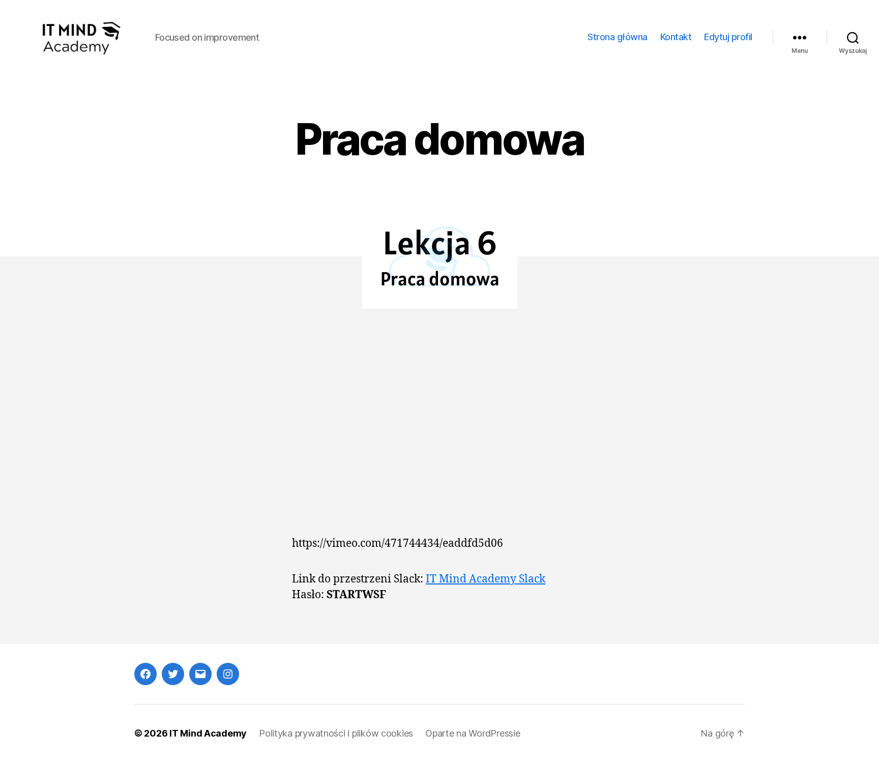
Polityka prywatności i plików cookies (336, 733)
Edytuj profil (728, 37)
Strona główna (618, 37)
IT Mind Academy (208, 733)
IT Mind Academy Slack (485, 579)
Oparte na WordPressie (472, 733)
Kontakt (676, 37)
